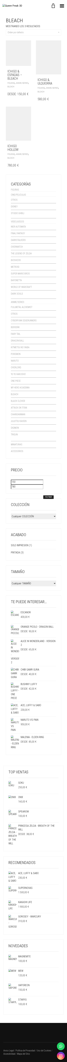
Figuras (11, 83)
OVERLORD (16, 367)
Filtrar (48, 497)
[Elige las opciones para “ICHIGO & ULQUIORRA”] (58, 79)
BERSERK (15, 327)
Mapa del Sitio (23, 1054)
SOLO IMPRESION (19, 545)
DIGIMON (15, 428)
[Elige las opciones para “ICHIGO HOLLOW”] (27, 146)
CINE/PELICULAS (18, 194)
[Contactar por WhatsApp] (61, 1046)
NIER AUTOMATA (18, 226)
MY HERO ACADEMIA (20, 387)
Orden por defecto (16, 32)
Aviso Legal (8, 1050)
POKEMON (15, 354)
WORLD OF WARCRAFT (21, 287)
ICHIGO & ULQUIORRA (45, 81)
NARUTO (15, 360)
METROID (15, 267)
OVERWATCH (17, 246)
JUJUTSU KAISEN (19, 421)
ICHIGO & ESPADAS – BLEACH (14, 74)
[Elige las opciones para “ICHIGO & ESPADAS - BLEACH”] (27, 71)
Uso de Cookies (44, 1050)
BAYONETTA (16, 280)
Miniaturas (16, 444)
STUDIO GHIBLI (17, 213)
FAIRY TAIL (15, 334)
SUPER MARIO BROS (20, 273)
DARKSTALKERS (18, 240)
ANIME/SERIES (22, 83)
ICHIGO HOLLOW (12, 148)
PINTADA (15, 552)
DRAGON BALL (17, 340)
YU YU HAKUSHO (18, 374)
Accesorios (17, 451)
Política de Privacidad (25, 1050)
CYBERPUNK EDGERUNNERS (24, 320)
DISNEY (14, 206)
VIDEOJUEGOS (17, 221)
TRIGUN (14, 434)
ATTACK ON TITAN (19, 407)
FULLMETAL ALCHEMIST (21, 307)
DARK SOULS (17, 293)
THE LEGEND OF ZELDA (21, 253)
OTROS (14, 200)
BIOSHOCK (16, 260)
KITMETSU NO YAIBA (20, 347)
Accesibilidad (9, 1054)
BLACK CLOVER (18, 401)
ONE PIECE (16, 381)
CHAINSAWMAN (18, 414)
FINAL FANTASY (18, 233)
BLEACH (10, 86)
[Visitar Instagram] (61, 1056)
